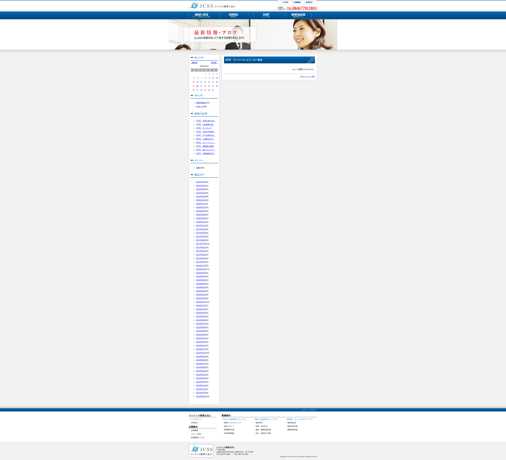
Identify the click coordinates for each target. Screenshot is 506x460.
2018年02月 (201, 218)
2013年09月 (201, 396)
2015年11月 (201, 309)
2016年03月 (201, 294)
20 (197, 86)
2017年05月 (201, 247)
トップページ (196, 419)
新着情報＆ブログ (198, 438)
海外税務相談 (229, 433)
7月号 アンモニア (204, 128)
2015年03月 (201, 338)
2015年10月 (201, 313)
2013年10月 (201, 393)
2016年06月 (201, 284)
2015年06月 (201, 327)
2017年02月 (201, 258)
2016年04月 (201, 291)
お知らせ (199, 106)
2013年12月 (201, 385)
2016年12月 (201, 266)
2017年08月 (201, 240)
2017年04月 (201, 251)
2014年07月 (201, 364)
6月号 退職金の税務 (205, 146)
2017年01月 (201, 262)
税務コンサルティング (232, 423)
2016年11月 (201, 269)
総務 (198, 168)
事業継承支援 (229, 430)
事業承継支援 (292, 430)
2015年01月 (201, 345)
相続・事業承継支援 (263, 430)
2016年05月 (201, 287)
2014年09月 (201, 356)
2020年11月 (201, 204)
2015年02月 (201, 342)
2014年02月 (201, 382)
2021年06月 (201, 182)
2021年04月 (201, 189)
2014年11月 (201, 353)
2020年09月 (201, 211)
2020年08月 (201, 215)
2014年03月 (201, 378)
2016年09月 (201, 276)
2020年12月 (201, 200)
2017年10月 (201, 233)
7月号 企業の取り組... (205, 121)
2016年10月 (201, 273)
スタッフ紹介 (196, 434)
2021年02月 (201, 196)
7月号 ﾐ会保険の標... (205, 124)
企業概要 (194, 430)
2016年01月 (201, 302)
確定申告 (259, 423)
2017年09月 (201, 236)
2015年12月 (201, 305)
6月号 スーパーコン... (205, 143)
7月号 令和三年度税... (205, 132)
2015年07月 (201, 324)
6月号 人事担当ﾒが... (205, 139)
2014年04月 (201, 375)
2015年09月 (201, 316)
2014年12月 (201, 349)
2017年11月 (201, 229)
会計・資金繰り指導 (263, 433)
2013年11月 (201, 389)
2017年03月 (201, 255)
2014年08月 (201, 360)
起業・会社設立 (262, 426)
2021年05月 (201, 186)
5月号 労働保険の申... (205, 153)
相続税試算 (291, 423)
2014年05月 (201, 371)
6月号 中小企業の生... (205, 135)
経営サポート (229, 426)
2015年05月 (201, 331)
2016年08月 (201, 280)
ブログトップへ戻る (307, 76)
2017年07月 (201, 244)
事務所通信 (200, 103)
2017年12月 (201, 225)
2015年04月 (201, 335)
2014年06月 (201, 367)
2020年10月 (201, 207)
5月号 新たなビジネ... (205, 150)
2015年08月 (201, 320)
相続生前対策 (292, 426)
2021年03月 (201, 193)
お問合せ (194, 423)
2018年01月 (201, 222)
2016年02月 (201, 298)
